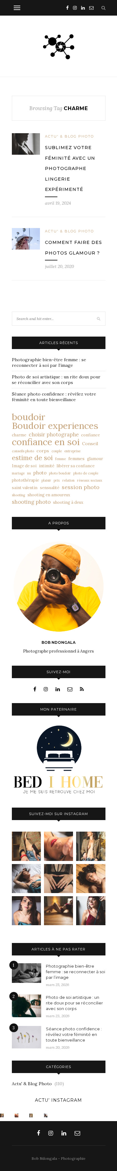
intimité (46, 465)
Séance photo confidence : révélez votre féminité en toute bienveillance (54, 396)
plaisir (46, 480)
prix (57, 480)
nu (29, 473)
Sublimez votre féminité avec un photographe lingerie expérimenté (70, 168)
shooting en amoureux (48, 494)
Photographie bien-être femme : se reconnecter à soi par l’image (49, 362)
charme (19, 434)
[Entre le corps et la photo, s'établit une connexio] (26, 910)
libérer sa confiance (76, 465)
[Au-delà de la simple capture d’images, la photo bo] (90, 846)
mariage (18, 473)
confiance (90, 434)
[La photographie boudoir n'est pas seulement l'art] (58, 910)
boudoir (28, 416)
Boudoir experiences (55, 425)
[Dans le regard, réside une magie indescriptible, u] (58, 846)
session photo (81, 487)
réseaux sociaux (89, 480)
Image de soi (24, 465)
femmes (76, 458)
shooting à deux (68, 502)
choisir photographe (54, 434)
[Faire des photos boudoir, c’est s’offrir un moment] (58, 878)
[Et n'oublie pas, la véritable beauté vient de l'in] (90, 910)
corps (43, 451)
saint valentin (24, 487)
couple (56, 451)
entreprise (72, 451)
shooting (18, 495)
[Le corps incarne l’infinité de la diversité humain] (90, 878)
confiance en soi (46, 442)
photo (39, 473)
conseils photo (23, 451)
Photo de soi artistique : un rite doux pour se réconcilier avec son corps (56, 379)
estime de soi (32, 457)
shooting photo (31, 501)
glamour (95, 458)
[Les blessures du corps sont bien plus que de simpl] (26, 878)
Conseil (90, 443)
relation (68, 480)
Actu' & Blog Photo (69, 136)
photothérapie (25, 480)
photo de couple (85, 473)
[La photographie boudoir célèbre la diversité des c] (26, 846)
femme (60, 459)
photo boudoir (60, 473)
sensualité (49, 487)
